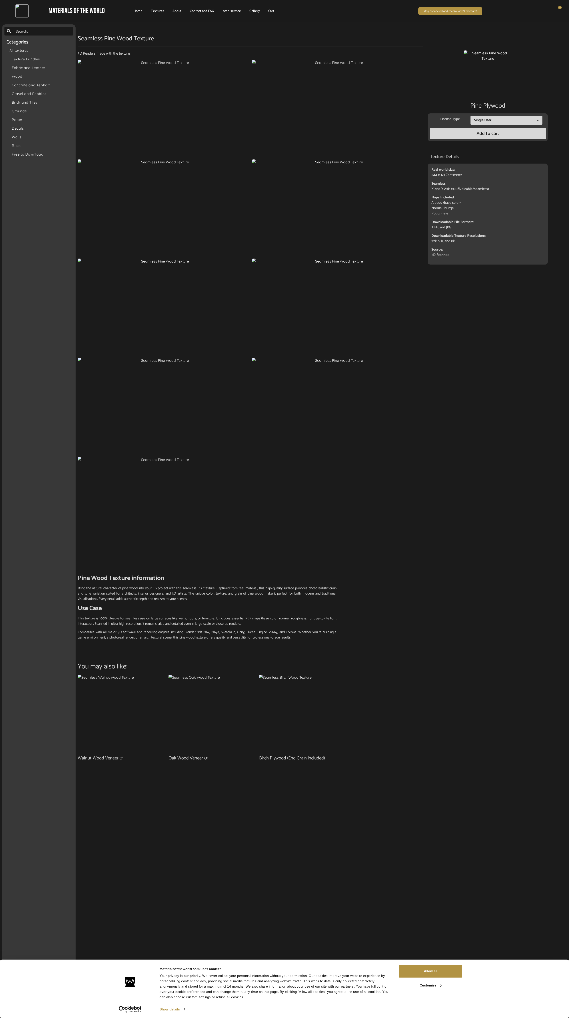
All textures (19, 50)
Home (138, 11)
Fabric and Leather (28, 67)
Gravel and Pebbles (29, 93)
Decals (18, 128)
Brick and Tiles (25, 102)
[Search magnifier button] (8, 31)
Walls (17, 137)
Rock (16, 145)
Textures (157, 11)
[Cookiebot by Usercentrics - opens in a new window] (130, 1009)
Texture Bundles (26, 59)
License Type (450, 119)
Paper (17, 119)
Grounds (19, 111)
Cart (271, 11)
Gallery (254, 11)
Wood (17, 76)
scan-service (232, 11)
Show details (170, 1009)
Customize (428, 985)
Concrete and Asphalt (31, 85)
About (176, 11)
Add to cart (488, 133)
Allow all (430, 971)
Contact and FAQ (202, 11)
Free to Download (28, 154)
